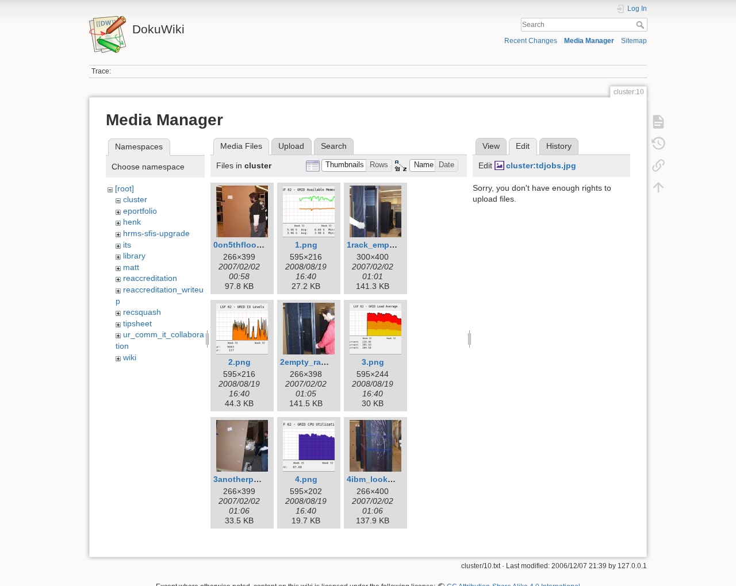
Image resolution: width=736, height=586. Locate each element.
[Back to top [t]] (658, 187)
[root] (124, 188)
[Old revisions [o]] (658, 144)
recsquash (142, 312)
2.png (239, 362)
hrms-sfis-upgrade (156, 233)
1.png (306, 244)
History (559, 146)
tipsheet (137, 323)
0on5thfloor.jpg (243, 244)
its (127, 244)
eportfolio (140, 210)
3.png (373, 362)
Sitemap (634, 41)
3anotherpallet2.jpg (251, 479)
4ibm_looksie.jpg (380, 479)
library (134, 255)
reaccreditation (150, 278)
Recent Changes (530, 41)
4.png (306, 479)
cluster (135, 199)
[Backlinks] (658, 165)
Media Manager (589, 41)
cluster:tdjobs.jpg (541, 165)
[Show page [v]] (658, 122)
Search (641, 25)
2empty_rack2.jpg (315, 362)
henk (132, 221)
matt (131, 267)
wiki (129, 357)
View (491, 146)
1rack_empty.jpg (379, 244)
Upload (291, 146)
